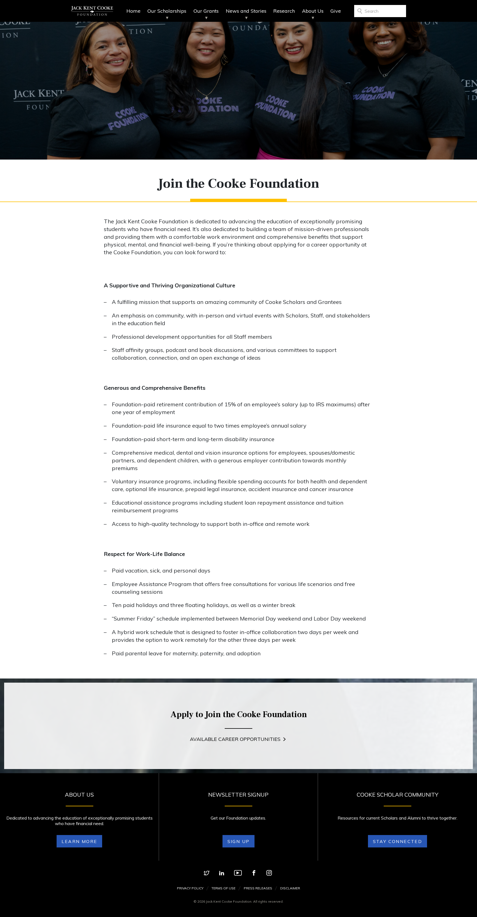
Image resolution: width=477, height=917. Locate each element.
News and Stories (246, 11)
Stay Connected (397, 841)
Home (133, 11)
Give (335, 11)
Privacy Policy (190, 888)
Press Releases (258, 888)
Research (284, 11)
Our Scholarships (166, 11)
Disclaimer (290, 888)
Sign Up (238, 841)
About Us (313, 11)
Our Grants (206, 11)
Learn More (79, 841)
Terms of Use (223, 888)
